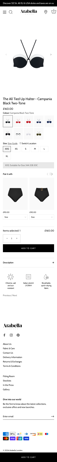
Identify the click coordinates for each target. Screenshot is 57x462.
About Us (7, 344)
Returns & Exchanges (12, 361)
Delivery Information (12, 357)
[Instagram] (11, 335)
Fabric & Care (9, 348)
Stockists (7, 380)
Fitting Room (9, 376)
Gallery (6, 389)
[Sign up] (52, 416)
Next (14, 295)
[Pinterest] (18, 335)
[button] (6, 54)
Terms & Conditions (11, 366)
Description (8, 262)
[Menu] (4, 12)
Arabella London (16, 450)
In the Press (8, 385)
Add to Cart (28, 457)
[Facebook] (4, 335)
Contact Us (8, 353)
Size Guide (13, 143)
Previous (7, 295)
